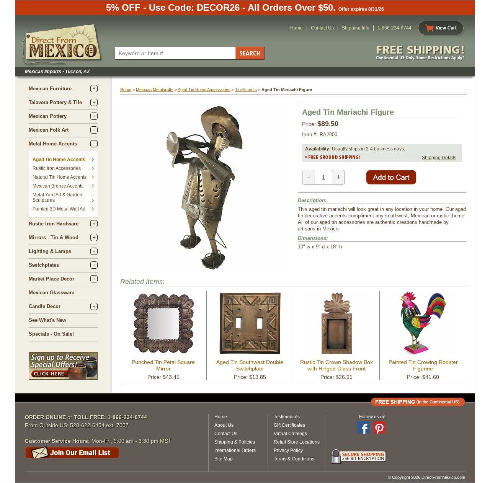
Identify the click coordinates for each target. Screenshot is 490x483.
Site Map (223, 459)
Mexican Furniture (50, 88)
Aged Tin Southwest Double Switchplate (249, 365)
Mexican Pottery (48, 116)
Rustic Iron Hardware (53, 224)
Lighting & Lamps (50, 251)
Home (296, 28)
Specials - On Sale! (51, 334)
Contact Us (322, 28)
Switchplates (44, 265)
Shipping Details (439, 157)
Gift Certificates (289, 425)
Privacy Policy (288, 450)
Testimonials (287, 416)
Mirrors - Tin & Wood (53, 237)
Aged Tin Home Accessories (204, 89)
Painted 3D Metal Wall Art (59, 209)
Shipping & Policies (234, 442)
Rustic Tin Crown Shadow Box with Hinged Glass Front (336, 365)
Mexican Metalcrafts (154, 89)
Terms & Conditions (294, 459)
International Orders (235, 450)
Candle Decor (44, 306)
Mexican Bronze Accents (58, 186)
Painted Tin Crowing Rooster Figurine (423, 365)
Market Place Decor (51, 279)
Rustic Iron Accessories (57, 168)
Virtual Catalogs (290, 433)
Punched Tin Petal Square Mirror (163, 365)
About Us (224, 425)
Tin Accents (246, 89)
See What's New (47, 320)
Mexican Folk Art (49, 130)
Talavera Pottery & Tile (55, 102)
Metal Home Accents (53, 144)
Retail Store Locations (297, 442)
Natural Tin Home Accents (60, 177)
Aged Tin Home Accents (59, 159)
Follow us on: (373, 416)
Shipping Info (355, 28)
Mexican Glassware (51, 292)
